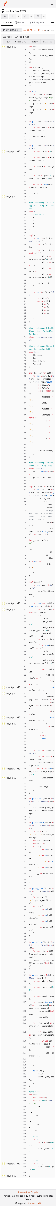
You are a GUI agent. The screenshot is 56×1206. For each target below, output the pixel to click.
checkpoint (11, 151)
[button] (18, 151)
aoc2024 (21, 11)
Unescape (47, 42)
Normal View (20, 42)
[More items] (52, 22)
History (35, 42)
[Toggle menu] (52, 3)
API (39, 1203)
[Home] (5, 3)
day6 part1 (11, 46)
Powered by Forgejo (28, 1192)
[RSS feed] (4, 16)
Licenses (31, 1203)
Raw (8, 42)
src (43, 30)
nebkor (10, 11)
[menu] (20, 1203)
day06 (37, 30)
